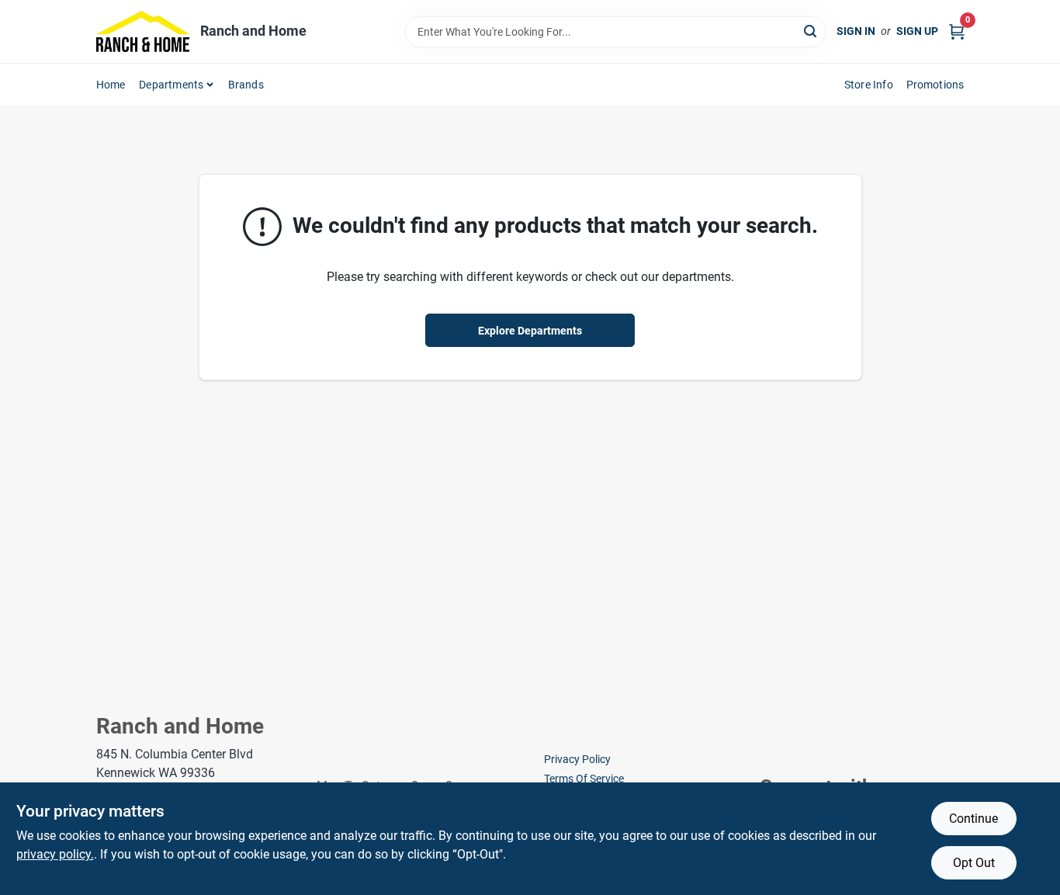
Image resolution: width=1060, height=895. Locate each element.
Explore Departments (530, 330)
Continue (973, 818)
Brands (246, 84)
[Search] (811, 30)
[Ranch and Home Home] (142, 31)
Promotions (935, 84)
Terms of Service (584, 778)
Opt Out (974, 862)
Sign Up (917, 31)
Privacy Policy (577, 759)
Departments (171, 84)
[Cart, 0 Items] (957, 31)
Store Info (868, 84)
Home (111, 84)
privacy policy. (55, 854)
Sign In (856, 31)
